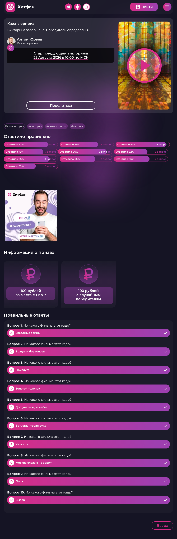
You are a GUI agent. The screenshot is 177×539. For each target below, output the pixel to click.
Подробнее (60, 55)
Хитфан (26, 6)
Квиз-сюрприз (14, 126)
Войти (147, 7)
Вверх (162, 525)
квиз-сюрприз (57, 126)
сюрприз (36, 126)
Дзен (77, 7)
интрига (78, 126)
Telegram (68, 7)
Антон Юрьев (29, 39)
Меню (167, 7)
